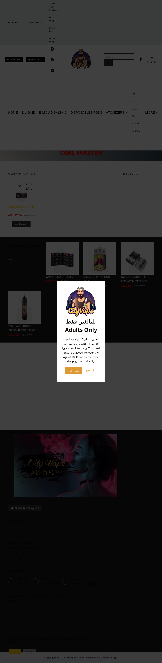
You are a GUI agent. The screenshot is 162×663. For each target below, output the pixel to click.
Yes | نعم (73, 370)
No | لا (90, 370)
